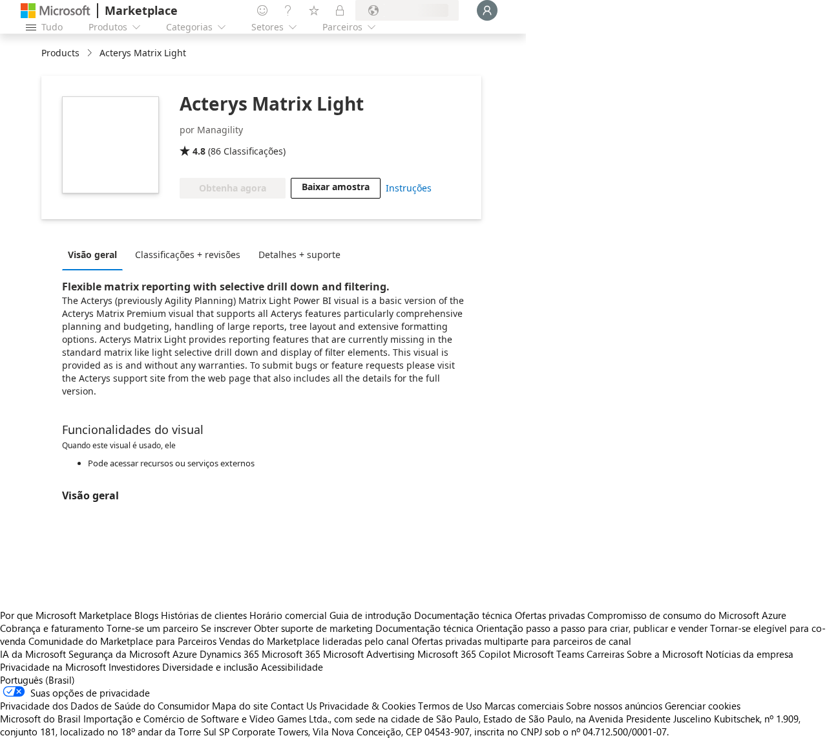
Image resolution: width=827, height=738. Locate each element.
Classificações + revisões (187, 254)
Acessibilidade (292, 666)
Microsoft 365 (291, 653)
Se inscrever (226, 628)
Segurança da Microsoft (119, 653)
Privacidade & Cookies (367, 705)
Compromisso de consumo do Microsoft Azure (686, 615)
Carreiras (605, 653)
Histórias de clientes (204, 615)
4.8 (199, 151)
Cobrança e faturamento (52, 628)
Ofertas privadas (550, 615)
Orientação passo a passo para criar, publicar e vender (591, 628)
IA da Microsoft (33, 653)
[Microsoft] (55, 10)
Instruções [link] (409, 188)
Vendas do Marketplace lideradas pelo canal (314, 641)
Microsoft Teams (548, 653)
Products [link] (60, 53)
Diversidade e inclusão (210, 666)
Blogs (146, 615)
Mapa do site (240, 705)
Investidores (134, 666)
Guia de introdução (371, 615)
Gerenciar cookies (702, 705)
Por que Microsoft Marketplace (66, 615)
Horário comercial (288, 615)
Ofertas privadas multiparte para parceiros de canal (521, 641)
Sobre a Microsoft (665, 653)
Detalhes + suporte (299, 254)
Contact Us (294, 705)
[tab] (95, 254)
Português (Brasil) (37, 679)
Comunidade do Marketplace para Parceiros (122, 641)
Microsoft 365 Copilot (463, 653)
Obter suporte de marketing (313, 628)
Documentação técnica (463, 615)
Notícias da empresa (749, 653)
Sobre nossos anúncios (614, 705)
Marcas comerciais (524, 705)
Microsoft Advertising (369, 653)
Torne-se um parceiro (152, 628)
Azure (185, 653)
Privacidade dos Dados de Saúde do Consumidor (104, 705)
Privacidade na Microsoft (53, 666)
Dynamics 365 (229, 653)
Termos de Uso (450, 705)
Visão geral (92, 254)
